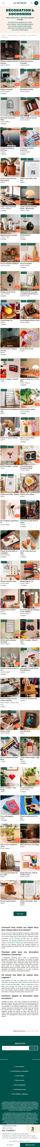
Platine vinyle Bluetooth (8, 206)
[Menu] (3, 3)
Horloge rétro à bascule (7, 610)
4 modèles (3, 123)
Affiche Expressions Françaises (26, 62)
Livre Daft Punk (25, 731)
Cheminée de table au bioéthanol (7, 149)
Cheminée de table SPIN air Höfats (29, 521)
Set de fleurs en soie (26, 349)
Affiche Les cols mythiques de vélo (10, 410)
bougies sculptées (17, 940)
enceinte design (9, 936)
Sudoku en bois (5, 731)
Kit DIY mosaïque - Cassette (9, 379)
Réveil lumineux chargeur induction (8, 349)
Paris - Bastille (19, 1110)
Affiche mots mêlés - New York (28, 179)
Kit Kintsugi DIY (25, 235)
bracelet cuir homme (32, 1114)
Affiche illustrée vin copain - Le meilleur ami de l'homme (29, 293)
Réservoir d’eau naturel (27, 409)
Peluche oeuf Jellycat (27, 494)
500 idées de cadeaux (19, 1117)
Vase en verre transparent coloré (8, 845)
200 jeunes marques (16, 1107)
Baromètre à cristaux (27, 89)
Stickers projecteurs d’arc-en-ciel (9, 669)
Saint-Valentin (25, 1121)
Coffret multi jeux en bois (28, 118)
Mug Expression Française (8, 235)
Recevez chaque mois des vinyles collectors (8, 699)
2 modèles (23, 239)
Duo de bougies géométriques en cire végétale (30, 610)
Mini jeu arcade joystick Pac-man (29, 817)
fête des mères (27, 982)
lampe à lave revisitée (25, 986)
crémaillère (5, 982)
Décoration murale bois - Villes (8, 119)
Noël (19, 982)
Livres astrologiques (7, 816)
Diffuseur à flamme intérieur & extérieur (10, 62)
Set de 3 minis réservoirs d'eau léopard (8, 179)
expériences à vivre (14, 1106)
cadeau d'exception (8, 1104)
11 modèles (23, 585)
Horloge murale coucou (7, 292)
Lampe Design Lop (6, 320)
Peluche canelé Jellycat (8, 901)
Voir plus (20, 914)
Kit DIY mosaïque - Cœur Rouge (8, 788)
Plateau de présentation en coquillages (9, 552)
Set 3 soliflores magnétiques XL (9, 521)
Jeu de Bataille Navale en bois (29, 320)
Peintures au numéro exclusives (27, 149)
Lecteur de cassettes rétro (28, 698)
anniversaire (14, 982)
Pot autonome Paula (26, 788)
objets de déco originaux (24, 1116)
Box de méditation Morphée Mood (9, 758)
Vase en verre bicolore (27, 438)
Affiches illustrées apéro (8, 581)
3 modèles (3, 154)
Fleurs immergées (26, 263)
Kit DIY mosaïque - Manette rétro (29, 641)
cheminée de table (20, 938)
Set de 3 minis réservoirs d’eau (28, 552)
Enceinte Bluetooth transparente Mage (26, 467)
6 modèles (3, 93)
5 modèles (23, 413)
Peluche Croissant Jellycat (9, 438)
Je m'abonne (33, 1048)
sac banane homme (10, 1116)
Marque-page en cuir (26, 581)
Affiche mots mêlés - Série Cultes (28, 902)
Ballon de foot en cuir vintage (29, 844)
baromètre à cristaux (14, 942)
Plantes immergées (6, 89)
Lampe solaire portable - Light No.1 (29, 758)
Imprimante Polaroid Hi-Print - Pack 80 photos (29, 669)
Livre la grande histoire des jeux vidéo (9, 873)
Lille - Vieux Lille (27, 1110)
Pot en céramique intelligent (9, 263)
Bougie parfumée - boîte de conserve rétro (29, 873)
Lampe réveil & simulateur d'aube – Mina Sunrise (28, 207)
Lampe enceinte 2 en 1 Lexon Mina (29, 380)
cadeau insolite (34, 1103)
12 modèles (3, 820)
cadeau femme (25, 1103)
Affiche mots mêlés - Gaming (9, 494)
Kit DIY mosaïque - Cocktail (9, 466)
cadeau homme (12, 1103)
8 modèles (23, 154)
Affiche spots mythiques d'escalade (8, 641)
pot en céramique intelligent (24, 1113)
